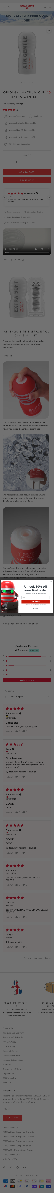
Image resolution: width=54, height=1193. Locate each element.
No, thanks (35, 608)
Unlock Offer (36, 601)
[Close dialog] (51, 582)
